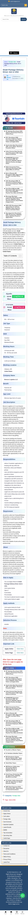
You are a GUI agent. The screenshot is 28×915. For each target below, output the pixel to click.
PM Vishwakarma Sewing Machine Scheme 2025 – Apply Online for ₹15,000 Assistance (14, 758)
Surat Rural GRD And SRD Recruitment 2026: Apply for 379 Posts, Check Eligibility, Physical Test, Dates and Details (14, 190)
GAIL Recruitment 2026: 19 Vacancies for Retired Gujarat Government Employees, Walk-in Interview (14, 183)
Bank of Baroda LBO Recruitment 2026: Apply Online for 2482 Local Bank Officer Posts (14, 175)
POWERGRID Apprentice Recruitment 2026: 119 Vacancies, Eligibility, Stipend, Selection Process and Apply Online (14, 160)
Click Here (20, 649)
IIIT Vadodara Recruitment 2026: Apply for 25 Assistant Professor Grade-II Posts (14, 133)
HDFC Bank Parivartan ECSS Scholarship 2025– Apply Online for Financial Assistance (14, 788)
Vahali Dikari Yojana (11, 763)
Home (6, 61)
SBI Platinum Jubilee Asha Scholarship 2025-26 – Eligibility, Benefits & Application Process (13, 768)
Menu (16, 53)
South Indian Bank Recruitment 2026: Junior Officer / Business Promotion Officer (14, 147)
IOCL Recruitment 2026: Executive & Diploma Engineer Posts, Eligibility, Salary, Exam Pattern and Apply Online (14, 139)
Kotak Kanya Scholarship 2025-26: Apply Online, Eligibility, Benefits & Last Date (14, 776)
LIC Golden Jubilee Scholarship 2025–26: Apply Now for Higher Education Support (14, 782)
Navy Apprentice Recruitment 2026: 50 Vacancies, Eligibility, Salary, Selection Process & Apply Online (14, 215)
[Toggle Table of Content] (19, 256)
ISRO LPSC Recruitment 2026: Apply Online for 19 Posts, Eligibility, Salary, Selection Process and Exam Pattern (14, 207)
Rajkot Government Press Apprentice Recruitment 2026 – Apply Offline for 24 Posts (14, 168)
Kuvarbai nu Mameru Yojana (13, 749)
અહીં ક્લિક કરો (19, 296)
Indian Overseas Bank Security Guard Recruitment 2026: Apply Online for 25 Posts (14, 153)
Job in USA (12, 800)
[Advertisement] (14, 36)
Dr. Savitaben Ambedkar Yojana (14, 753)
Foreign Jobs (12, 61)
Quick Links (5, 5)
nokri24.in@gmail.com (15, 1)
